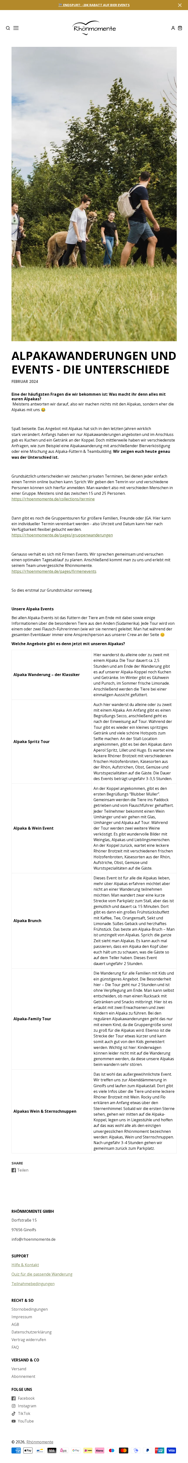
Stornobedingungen (30, 1309)
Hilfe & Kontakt (25, 1264)
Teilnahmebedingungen (33, 1283)
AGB (15, 1324)
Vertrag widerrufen (29, 1339)
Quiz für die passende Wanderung (42, 1274)
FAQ (15, 1347)
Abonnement (23, 1376)
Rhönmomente (39, 1442)
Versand (19, 1369)
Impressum (22, 1316)
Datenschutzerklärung (32, 1332)
